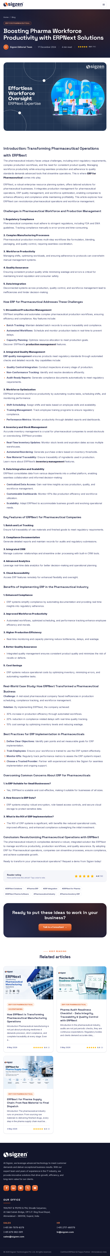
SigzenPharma (15, 1009)
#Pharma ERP (32, 889)
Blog (13, 17)
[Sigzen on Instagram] (20, 1188)
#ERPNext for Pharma (71, 889)
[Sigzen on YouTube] (35, 1188)
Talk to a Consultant (55, 927)
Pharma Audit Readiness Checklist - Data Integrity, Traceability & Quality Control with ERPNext (79, 1015)
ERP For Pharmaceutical (17, 23)
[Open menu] (104, 4)
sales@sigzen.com (13, 1236)
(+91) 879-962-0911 (13, 1232)
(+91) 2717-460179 (66, 1227)
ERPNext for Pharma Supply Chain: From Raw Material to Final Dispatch (28, 1103)
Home (6, 17)
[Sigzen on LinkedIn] (13, 1188)
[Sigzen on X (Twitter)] (28, 1188)
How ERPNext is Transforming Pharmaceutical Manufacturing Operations (27, 1018)
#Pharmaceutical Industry (44, 894)
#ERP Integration (50, 889)
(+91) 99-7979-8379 (13, 1227)
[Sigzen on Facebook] (6, 1188)
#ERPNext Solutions (13, 889)
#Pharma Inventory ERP (70, 894)
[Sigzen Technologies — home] (13, 4)
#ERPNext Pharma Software (17, 894)
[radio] (76, 876)
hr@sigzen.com (65, 1232)
